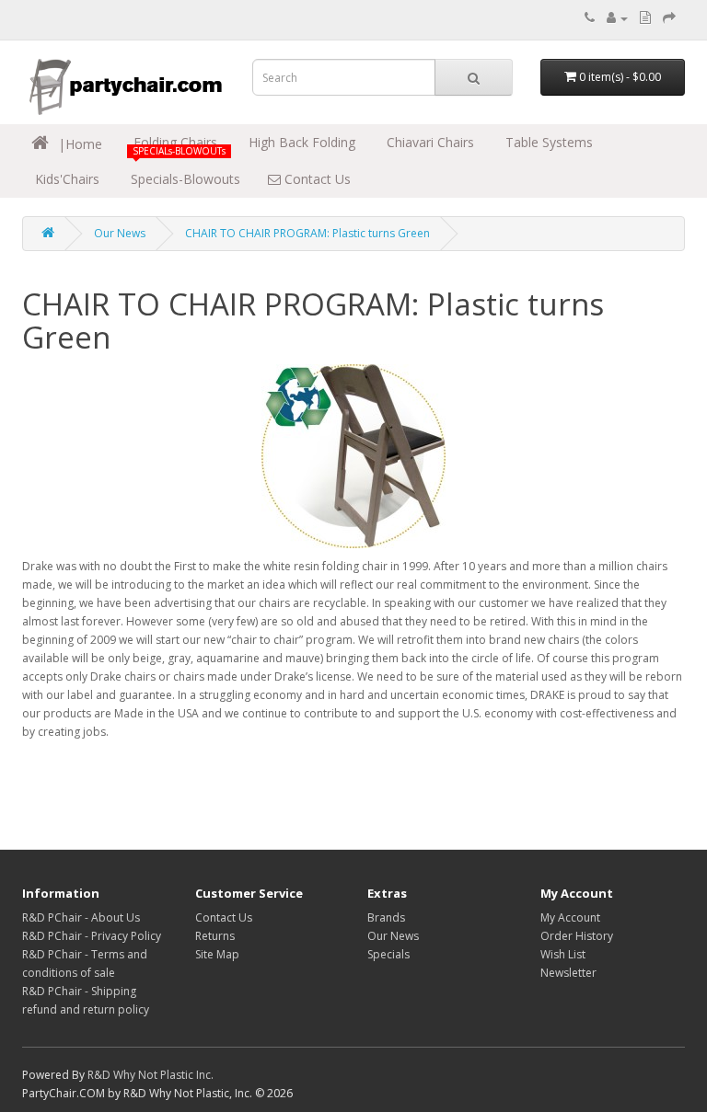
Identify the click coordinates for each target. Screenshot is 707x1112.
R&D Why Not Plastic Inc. (150, 1075)
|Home (78, 144)
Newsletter (568, 972)
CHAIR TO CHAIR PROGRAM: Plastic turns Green (307, 233)
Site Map (217, 954)
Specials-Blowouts (183, 179)
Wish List (562, 954)
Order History (576, 936)
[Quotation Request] (645, 18)
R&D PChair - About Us (81, 917)
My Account (570, 917)
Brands (386, 917)
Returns (215, 936)
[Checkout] (669, 18)
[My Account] (617, 18)
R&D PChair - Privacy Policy (91, 936)
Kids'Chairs (65, 179)
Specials (388, 954)
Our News (119, 233)
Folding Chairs (173, 142)
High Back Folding (300, 142)
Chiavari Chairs (428, 142)
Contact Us (316, 179)
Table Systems (547, 142)
